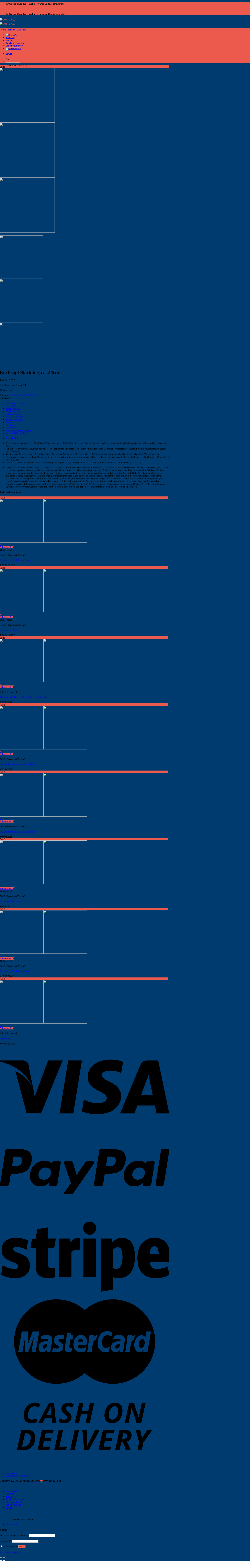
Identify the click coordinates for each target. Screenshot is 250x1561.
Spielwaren (11, 427)
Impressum (11, 1472)
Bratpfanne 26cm (8, 629)
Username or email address (14, 1535)
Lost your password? (10, 1551)
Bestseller (11, 405)
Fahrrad (10, 1493)
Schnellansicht (7, 547)
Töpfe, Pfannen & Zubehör (13, 29)
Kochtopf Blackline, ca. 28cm (14, 901)
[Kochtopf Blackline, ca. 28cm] (13, 46)
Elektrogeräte (13, 408)
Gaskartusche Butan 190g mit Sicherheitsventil (23, 697)
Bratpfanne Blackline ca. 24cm (15, 971)
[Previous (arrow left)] (1, 1560)
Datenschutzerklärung (17, 1475)
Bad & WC (11, 1491)
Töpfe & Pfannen (15, 1499)
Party (8, 422)
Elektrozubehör (13, 411)
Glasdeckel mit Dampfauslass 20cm (17, 764)
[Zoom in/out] (4, 1557)
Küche (9, 1496)
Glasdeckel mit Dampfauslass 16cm (17, 831)
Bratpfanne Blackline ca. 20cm (15, 560)
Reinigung (11, 424)
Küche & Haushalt (14, 419)
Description (12, 438)
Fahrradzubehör (14, 413)
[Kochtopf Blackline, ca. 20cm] (13, 61)
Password (5, 1540)
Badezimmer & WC (15, 402)
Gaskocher (5, 1038)
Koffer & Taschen (14, 416)
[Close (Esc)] (1, 1557)
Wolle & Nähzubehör (16, 433)
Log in (21, 1547)
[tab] (87, 438)
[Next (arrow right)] (4, 1560)
